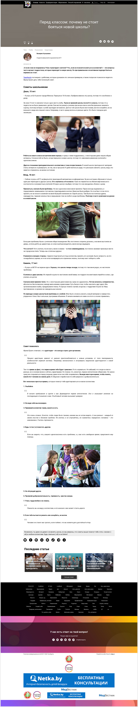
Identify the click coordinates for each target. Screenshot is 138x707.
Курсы (49, 595)
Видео (50, 589)
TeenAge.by (27, 77)
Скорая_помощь (104, 603)
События (28, 606)
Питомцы (105, 597)
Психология (39, 50)
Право (57, 600)
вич (58, 589)
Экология (80, 612)
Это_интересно (92, 612)
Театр (102, 606)
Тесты (110, 606)
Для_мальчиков (89, 589)
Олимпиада (75, 597)
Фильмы (77, 609)
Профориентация (92, 600)
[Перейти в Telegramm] (112, 41)
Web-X (113, 654)
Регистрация (111, 2)
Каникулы (51, 592)
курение (40, 595)
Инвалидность (30, 592)
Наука (107, 595)
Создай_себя (39, 606)
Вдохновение (40, 589)
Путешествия (33, 603)
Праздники (67, 600)
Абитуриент (70, 586)
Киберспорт (62, 592)
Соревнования (51, 606)
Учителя (67, 609)
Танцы (94, 606)
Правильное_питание (45, 600)
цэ (108, 609)
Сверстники (49, 50)
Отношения (86, 597)
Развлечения (53, 603)
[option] (38, 562)
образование (53, 597)
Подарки (33, 600)
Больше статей (69, 577)
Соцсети (62, 606)
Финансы (86, 609)
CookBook (40, 586)
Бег (95, 586)
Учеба (31, 50)
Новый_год (42, 597)
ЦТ (102, 609)
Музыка (99, 595)
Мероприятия (78, 595)
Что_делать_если (46, 612)
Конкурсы (96, 592)
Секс (93, 603)
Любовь (67, 595)
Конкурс (87, 592)
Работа (43, 603)
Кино (71, 592)
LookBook (59, 586)
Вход (102, 2)
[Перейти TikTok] (108, 41)
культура (31, 595)
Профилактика (78, 600)
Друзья (100, 589)
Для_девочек (76, 589)
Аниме (79, 586)
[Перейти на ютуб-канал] (104, 41)
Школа (57, 612)
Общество (64, 597)
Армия (88, 586)
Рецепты (64, 603)
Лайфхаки (58, 595)
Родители (74, 603)
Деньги (66, 589)
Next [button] (112, 562)
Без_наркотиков (105, 586)
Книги (78, 592)
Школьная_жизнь (69, 612)
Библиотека (29, 589)
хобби (94, 609)
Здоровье (109, 589)
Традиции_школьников (35, 609)
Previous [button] (27, 562)
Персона (96, 597)
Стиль (86, 606)
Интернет (41, 592)
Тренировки (49, 609)
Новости (32, 597)
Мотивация (90, 595)
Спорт (78, 606)
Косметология (108, 592)
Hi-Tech (50, 586)
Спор (70, 606)
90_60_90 (31, 586)
